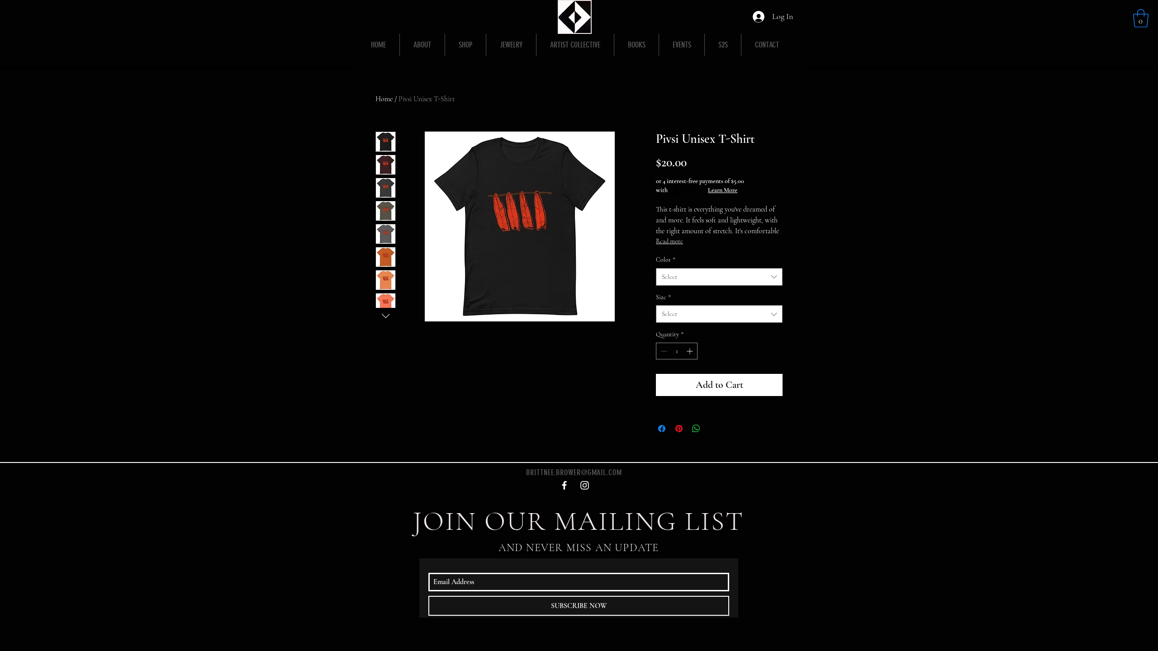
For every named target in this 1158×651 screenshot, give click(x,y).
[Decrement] (663, 351)
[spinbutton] (677, 351)
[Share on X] (713, 428)
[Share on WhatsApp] (696, 428)
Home (384, 99)
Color (665, 260)
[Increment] (690, 351)
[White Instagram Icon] (584, 485)
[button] (1141, 18)
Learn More (722, 190)
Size (663, 297)
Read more (669, 241)
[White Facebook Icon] (564, 485)
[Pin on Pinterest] (679, 428)
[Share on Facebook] (661, 428)
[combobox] (719, 277)
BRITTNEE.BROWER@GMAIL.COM (574, 472)
